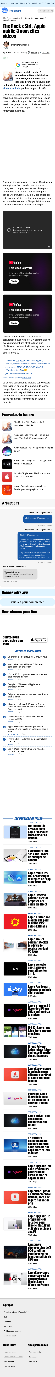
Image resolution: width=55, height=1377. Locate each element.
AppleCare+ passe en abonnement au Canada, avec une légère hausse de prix (39, 1197)
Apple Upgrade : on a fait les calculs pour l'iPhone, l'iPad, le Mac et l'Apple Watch (39, 1172)
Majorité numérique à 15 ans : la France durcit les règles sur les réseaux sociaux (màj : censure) (26, 706)
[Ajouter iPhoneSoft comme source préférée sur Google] (27, 65)
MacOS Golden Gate (46, 3)
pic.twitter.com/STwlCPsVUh (19, 373)
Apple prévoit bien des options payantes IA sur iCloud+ (39, 1120)
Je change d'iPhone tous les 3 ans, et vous (27, 657)
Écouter (46, 52)
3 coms (34, 52)
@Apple (20, 360)
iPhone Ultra (13, 3)
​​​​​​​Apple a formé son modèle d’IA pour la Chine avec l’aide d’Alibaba (39, 922)
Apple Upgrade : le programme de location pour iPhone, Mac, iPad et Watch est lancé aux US (39, 1224)
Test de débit (9, 1362)
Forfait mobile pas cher (13, 1357)
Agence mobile (35, 1352)
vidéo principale (11, 88)
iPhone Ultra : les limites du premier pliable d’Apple (27, 740)
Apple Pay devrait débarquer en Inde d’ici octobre (39, 989)
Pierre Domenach (19, 45)
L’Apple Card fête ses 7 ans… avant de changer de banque (38, 855)
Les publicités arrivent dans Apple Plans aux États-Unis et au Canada (38, 832)
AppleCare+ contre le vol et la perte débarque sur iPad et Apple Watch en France (39, 1074)
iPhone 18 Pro (25, 3)
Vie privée (8, 1326)
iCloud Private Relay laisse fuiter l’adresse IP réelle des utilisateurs (39, 1051)
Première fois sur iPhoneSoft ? (16, 1312)
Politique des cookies (12, 1331)
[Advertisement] (27, 144)
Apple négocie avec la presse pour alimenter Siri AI (37, 969)
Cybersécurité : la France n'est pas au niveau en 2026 (25, 717)
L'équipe (7, 1321)
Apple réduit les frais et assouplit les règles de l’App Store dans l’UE (39, 878)
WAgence (32, 1357)
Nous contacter (10, 1352)
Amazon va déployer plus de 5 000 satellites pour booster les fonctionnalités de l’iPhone (39, 1252)
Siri (6, 58)
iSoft (5, 1317)
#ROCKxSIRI (36, 367)
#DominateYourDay (15, 370)
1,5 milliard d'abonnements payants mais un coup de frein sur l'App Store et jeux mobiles (39, 1145)
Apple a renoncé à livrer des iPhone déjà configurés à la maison (39, 1010)
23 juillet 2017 (26, 378)
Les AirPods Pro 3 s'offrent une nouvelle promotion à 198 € (26, 750)
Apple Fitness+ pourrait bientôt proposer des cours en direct (38, 900)
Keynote (4, 3)
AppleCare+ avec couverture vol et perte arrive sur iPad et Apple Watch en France (38, 1278)
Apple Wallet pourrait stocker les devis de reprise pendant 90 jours (38, 945)
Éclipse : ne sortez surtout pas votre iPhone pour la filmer (28, 695)
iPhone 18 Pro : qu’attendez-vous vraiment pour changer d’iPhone (27, 675)
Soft (14, 10)
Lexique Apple (9, 1366)
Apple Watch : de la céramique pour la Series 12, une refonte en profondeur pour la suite (28, 729)
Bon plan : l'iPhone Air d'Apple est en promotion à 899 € (24, 685)
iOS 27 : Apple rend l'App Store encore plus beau (39, 1030)
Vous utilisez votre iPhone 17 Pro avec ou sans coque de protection (27, 665)
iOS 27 (34, 3)
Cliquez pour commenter (27, 602)
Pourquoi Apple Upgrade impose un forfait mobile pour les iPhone (38, 1098)
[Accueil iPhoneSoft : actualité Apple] (4, 18)
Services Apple (13, 18)
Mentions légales (11, 1336)
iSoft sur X (33, 1362)
